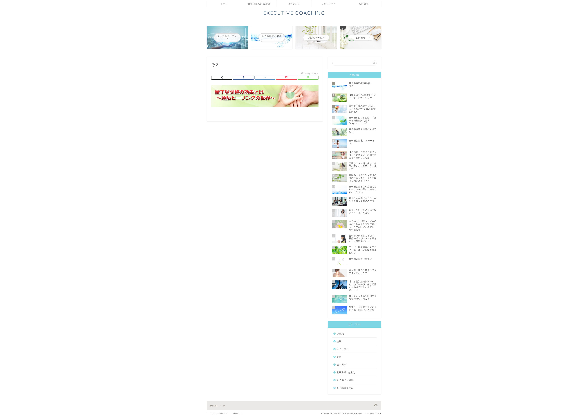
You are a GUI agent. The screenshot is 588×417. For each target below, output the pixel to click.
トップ (224, 3)
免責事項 (236, 413)
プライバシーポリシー (218, 413)
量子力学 (341, 364)
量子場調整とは (345, 388)
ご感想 (340, 333)
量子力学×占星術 (346, 372)
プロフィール (329, 3)
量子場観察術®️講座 (259, 3)
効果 (339, 341)
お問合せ (364, 3)
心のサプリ (343, 349)
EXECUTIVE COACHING (294, 13)
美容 (339, 357)
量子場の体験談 (345, 380)
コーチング (294, 3)
